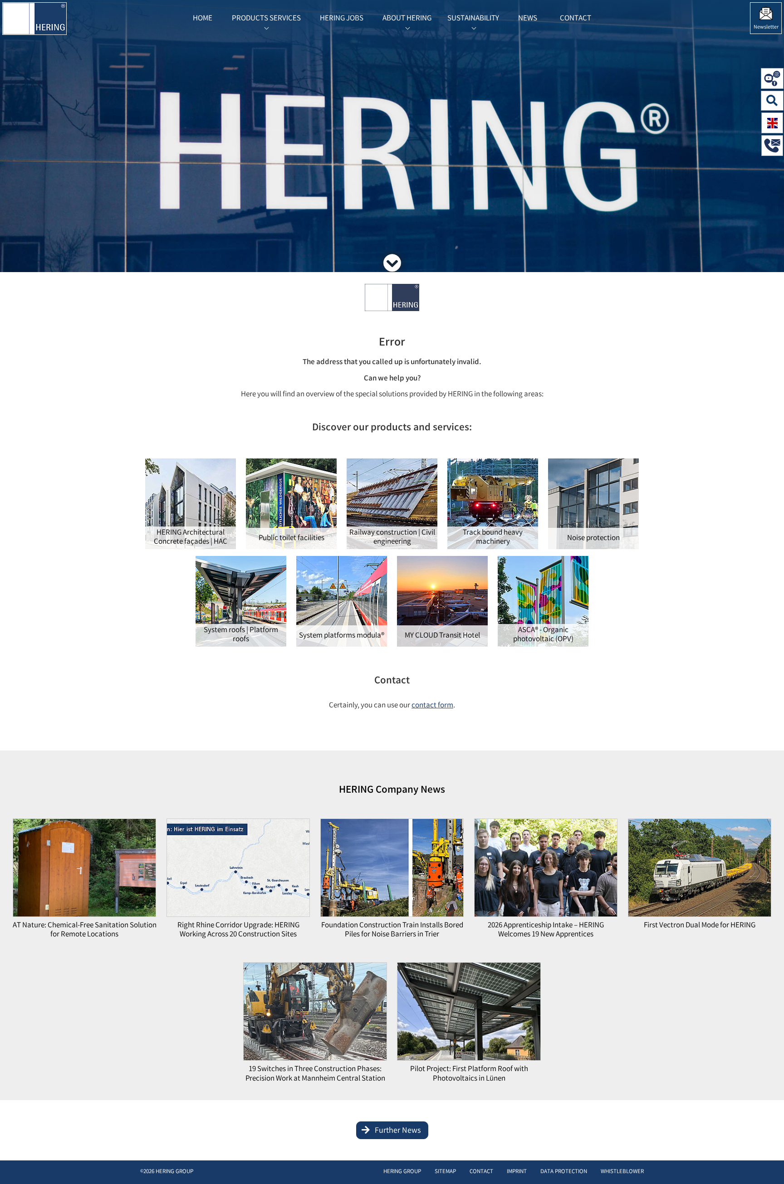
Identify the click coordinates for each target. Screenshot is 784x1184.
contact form (432, 705)
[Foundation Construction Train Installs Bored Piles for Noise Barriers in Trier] (392, 870)
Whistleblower (622, 1172)
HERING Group (402, 1172)
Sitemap (445, 1172)
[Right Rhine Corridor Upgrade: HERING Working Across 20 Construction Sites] (238, 870)
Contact (481, 1172)
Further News (398, 1131)
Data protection (563, 1172)
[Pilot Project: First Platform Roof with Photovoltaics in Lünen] (468, 1014)
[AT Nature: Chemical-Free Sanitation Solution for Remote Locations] (84, 870)
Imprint (517, 1172)
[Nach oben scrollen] (767, 1163)
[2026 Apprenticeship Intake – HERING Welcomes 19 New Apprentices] (545, 870)
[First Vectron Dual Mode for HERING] (699, 870)
